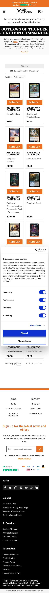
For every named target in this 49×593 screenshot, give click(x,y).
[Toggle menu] (7, 11)
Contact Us (35, 413)
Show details (35, 325)
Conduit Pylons (13, 114)
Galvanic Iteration (34, 351)
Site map (6, 569)
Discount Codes (9, 536)
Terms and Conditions (12, 565)
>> (41, 364)
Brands (36, 404)
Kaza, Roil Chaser (34, 158)
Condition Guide (10, 540)
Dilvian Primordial (14, 351)
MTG (15, 42)
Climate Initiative (13, 414)
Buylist (35, 399)
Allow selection (24, 341)
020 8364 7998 (9, 503)
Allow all (24, 333)
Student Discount (10, 529)
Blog (13, 399)
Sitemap (40, 591)
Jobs (13, 404)
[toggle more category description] (24, 52)
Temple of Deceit (34, 203)
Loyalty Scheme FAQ (11, 573)
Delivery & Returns (11, 554)
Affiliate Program (10, 533)
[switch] (42, 300)
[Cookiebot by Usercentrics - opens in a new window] (35, 250)
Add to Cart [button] (14, 102)
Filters (24, 66)
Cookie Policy (9, 558)
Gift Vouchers (13, 408)
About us (35, 408)
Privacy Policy (24, 458)
